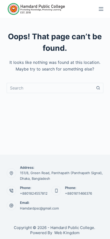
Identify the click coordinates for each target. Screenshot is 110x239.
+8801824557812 (34, 193)
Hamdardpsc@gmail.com (39, 208)
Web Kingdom (67, 232)
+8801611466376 (78, 193)
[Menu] (101, 9)
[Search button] (98, 88)
